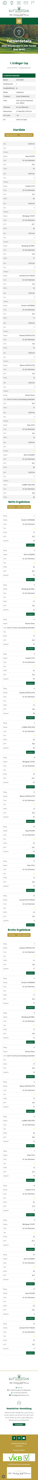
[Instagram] (19, 1438)
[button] (19, 21)
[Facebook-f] (14, 1438)
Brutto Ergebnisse (23, 507)
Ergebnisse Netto (12, 135)
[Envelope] (24, 1438)
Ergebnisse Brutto (26, 135)
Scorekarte (30, 545)
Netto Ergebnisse (23, 935)
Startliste (11, 507)
